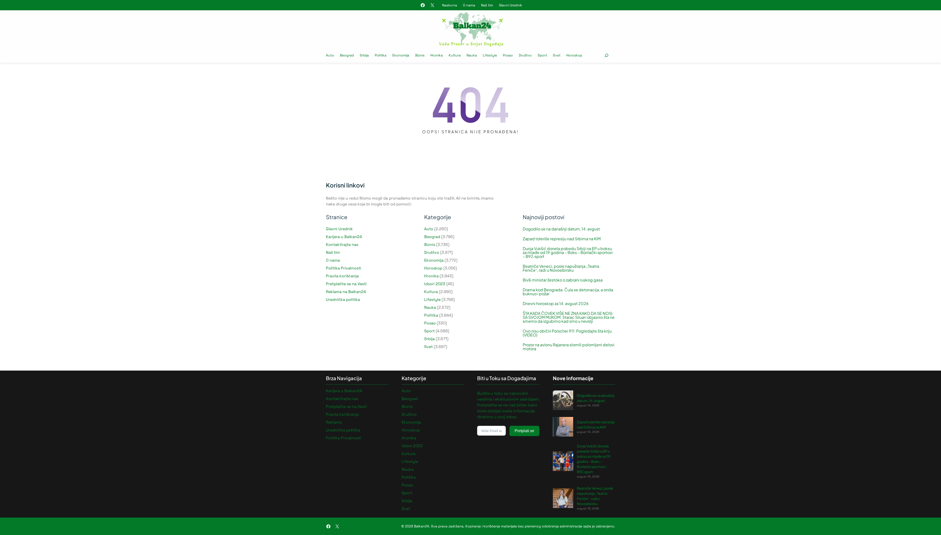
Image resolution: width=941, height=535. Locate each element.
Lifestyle (432, 299)
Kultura (431, 291)
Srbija (429, 338)
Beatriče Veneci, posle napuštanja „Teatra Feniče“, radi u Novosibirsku (561, 268)
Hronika (431, 276)
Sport (429, 331)
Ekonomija (434, 260)
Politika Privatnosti (343, 268)
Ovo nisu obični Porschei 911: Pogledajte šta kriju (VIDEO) (567, 333)
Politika (431, 315)
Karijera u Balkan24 (344, 236)
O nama (469, 5)
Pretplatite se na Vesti (346, 283)
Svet (428, 346)
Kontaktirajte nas (342, 244)
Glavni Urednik (510, 5)
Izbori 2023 (434, 283)
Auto (428, 228)
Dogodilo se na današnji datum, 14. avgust (561, 229)
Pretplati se (524, 431)
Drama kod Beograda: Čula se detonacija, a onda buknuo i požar (568, 292)
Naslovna (449, 5)
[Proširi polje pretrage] (606, 55)
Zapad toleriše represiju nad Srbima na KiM (562, 239)
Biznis (429, 244)
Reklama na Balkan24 (346, 291)
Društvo (431, 252)
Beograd (432, 236)
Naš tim (487, 5)
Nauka (430, 307)
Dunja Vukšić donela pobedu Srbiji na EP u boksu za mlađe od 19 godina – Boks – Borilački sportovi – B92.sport (568, 252)
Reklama (334, 422)
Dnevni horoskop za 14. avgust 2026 (556, 304)
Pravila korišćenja (342, 276)
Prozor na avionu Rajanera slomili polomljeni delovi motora (568, 347)
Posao (430, 323)
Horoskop (433, 268)
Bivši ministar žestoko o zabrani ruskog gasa (563, 280)
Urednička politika (343, 299)
